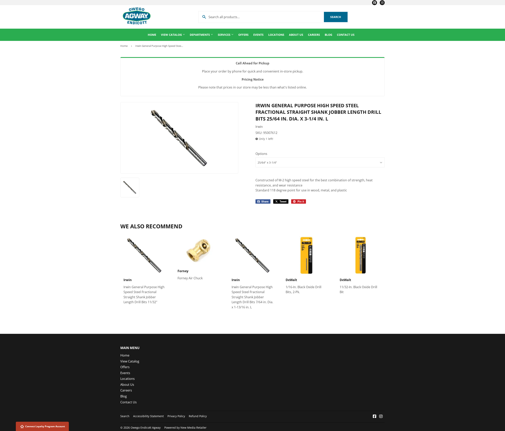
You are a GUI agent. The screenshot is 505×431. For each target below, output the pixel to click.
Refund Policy (198, 416)
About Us (296, 35)
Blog (328, 35)
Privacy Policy (176, 416)
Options (261, 154)
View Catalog (172, 35)
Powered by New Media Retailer (185, 427)
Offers (243, 35)
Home (152, 35)
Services (224, 35)
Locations (276, 35)
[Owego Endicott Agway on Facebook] (374, 416)
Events (258, 35)
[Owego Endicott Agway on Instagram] (381, 416)
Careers (314, 35)
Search (339, 17)
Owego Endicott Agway (146, 427)
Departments (200, 35)
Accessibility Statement (148, 416)
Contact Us (345, 35)
